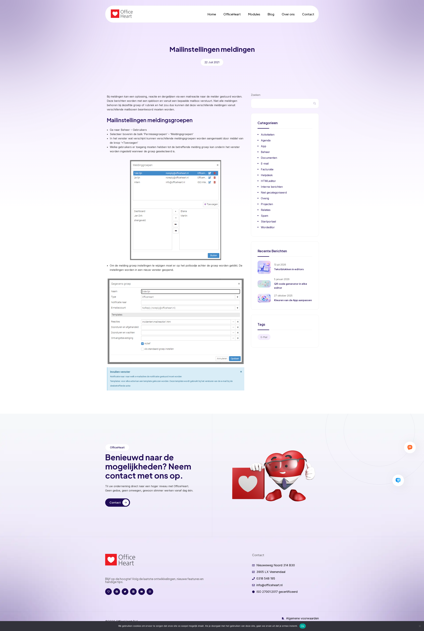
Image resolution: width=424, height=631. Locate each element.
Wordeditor (268, 227)
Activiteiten (267, 134)
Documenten (269, 157)
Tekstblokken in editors (289, 269)
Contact (308, 14)
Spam (264, 215)
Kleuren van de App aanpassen (293, 300)
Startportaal (268, 221)
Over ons (288, 14)
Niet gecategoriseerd (274, 192)
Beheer (265, 152)
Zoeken (255, 95)
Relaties (265, 210)
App (263, 146)
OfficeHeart (232, 14)
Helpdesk (267, 175)
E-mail (265, 163)
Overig (265, 198)
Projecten (267, 204)
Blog (271, 14)
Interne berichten (272, 186)
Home (212, 14)
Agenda (265, 140)
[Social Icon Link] (108, 591)
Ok (302, 626)
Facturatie (267, 169)
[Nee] (420, 626)
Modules (254, 14)
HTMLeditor (268, 181)
